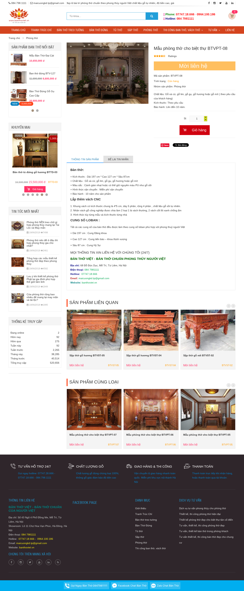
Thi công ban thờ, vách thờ (181, 30)
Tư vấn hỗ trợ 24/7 (34, 466)
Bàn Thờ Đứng (98, 30)
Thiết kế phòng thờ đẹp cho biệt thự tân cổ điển (206, 519)
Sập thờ (133, 30)
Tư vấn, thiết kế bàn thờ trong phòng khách (203, 531)
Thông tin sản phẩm (85, 159)
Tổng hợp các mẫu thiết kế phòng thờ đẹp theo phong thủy (42, 261)
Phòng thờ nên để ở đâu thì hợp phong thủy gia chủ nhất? (42, 243)
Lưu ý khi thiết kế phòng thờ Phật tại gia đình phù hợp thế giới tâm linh (42, 279)
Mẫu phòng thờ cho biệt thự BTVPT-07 (93, 434)
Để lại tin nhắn (118, 159)
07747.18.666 (185, 14)
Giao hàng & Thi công (153, 466)
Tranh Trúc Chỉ (41, 30)
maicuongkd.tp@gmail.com (94, 278)
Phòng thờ (150, 30)
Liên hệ (230, 30)
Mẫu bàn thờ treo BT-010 (43, 55)
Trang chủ (18, 30)
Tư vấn (212, 30)
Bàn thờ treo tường (70, 30)
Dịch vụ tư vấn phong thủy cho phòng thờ (202, 508)
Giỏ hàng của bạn (231, 15)
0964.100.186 (206, 14)
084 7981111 (185, 18)
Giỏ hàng (38, 189)
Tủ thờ (117, 30)
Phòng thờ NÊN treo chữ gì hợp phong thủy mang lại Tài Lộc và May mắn (43, 225)
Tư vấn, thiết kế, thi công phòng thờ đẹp (202, 525)
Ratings (172, 56)
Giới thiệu (140, 508)
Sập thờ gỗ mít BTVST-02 (198, 355)
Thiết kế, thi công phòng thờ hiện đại (200, 514)
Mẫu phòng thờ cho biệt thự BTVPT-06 (149, 434)
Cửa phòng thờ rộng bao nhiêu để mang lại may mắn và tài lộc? (42, 297)
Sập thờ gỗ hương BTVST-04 (143, 355)
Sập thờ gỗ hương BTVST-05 (87, 355)
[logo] (19, 9)
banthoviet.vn (89, 282)
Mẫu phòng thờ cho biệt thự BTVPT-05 (206, 434)
